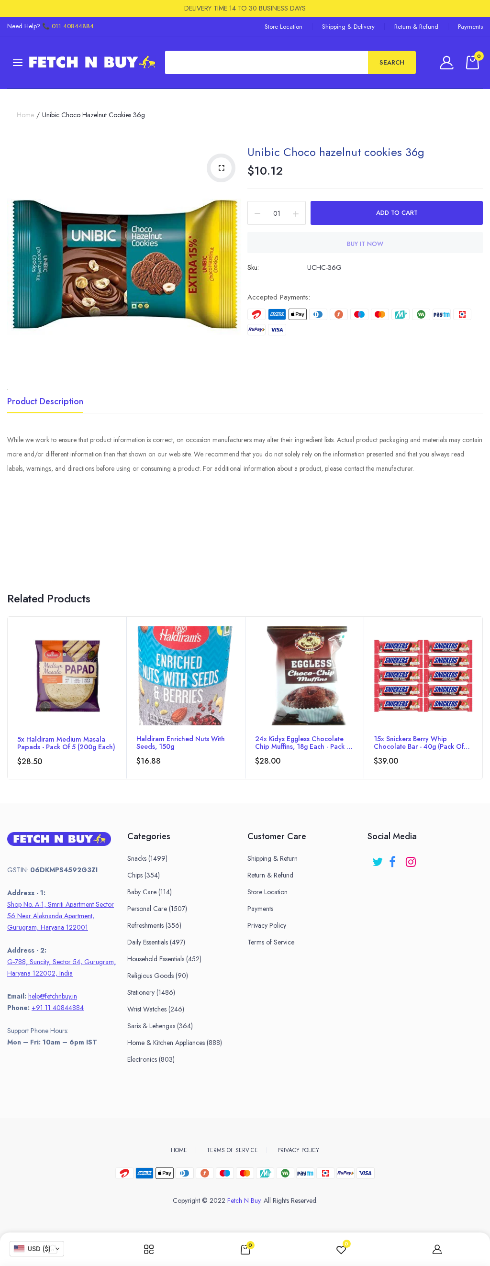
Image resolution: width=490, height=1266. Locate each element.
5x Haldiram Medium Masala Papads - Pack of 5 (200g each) (66, 743)
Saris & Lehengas (160, 1026)
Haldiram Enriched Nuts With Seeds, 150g (180, 742)
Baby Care (149, 892)
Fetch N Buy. (244, 1200)
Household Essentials (164, 959)
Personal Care (157, 908)
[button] (37, 1248)
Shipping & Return (272, 858)
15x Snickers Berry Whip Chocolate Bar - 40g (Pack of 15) (419, 742)
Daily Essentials (156, 942)
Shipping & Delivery (348, 26)
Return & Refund (416, 26)
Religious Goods (157, 975)
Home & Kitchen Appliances (174, 1042)
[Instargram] (412, 859)
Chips (143, 875)
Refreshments (154, 925)
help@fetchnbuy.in (52, 996)
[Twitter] (378, 859)
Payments (470, 26)
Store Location (283, 26)
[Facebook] (395, 859)
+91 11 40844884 (58, 1007)
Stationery (151, 992)
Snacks (147, 858)
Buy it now (365, 243)
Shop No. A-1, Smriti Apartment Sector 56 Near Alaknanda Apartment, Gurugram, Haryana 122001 (60, 916)
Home (25, 115)
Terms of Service (270, 942)
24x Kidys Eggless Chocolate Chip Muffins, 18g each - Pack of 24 (304, 742)
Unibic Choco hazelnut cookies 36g (335, 152)
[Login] (448, 62)
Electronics (151, 1059)
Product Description (45, 402)
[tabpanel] (67, 698)
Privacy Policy (266, 925)
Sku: (253, 267)
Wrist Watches (155, 1009)
